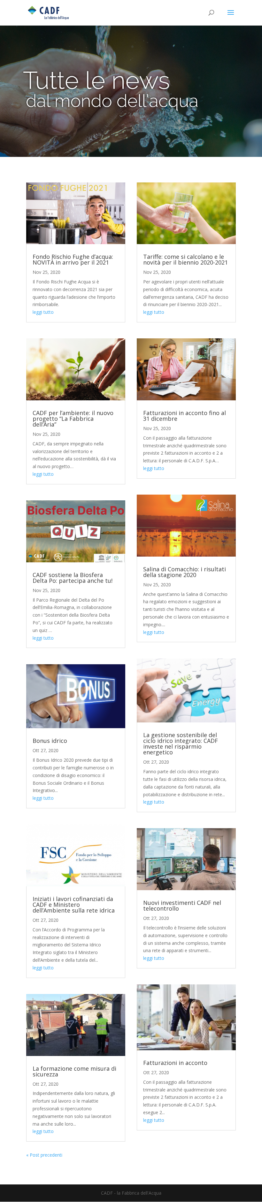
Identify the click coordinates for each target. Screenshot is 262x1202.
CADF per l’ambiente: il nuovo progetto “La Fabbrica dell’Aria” (73, 418)
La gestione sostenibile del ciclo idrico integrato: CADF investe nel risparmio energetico (180, 743)
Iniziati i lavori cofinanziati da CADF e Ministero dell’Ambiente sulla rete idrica (74, 904)
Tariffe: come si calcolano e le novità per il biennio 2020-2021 (185, 259)
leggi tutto (43, 312)
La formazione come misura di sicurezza (74, 1071)
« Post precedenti (44, 1155)
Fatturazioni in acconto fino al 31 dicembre (184, 415)
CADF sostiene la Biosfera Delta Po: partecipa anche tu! (72, 577)
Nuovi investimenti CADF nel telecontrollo (182, 905)
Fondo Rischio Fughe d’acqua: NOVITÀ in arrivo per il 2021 (73, 259)
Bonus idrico (50, 740)
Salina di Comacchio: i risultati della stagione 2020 (184, 572)
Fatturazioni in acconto (175, 1063)
